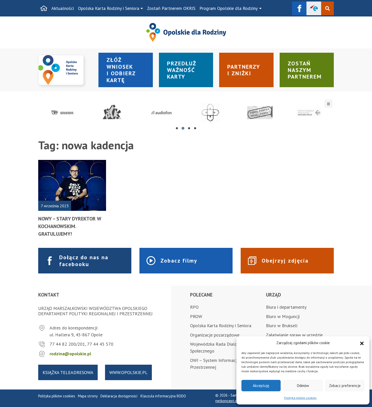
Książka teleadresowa (68, 372)
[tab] (177, 128)
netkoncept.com (228, 400)
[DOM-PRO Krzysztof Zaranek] (210, 112)
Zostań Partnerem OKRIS (171, 8)
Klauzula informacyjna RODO (163, 396)
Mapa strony (88, 396)
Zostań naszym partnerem (305, 70)
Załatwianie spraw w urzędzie (294, 335)
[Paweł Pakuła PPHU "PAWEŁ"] (260, 112)
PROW (196, 316)
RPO (194, 307)
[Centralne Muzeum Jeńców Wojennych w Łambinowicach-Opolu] (63, 112)
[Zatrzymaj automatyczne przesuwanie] (328, 104)
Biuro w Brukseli (281, 325)
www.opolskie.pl (128, 372)
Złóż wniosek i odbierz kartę (121, 69)
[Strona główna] (43, 8)
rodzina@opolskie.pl (70, 354)
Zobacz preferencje (345, 385)
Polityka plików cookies (300, 398)
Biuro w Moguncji (283, 316)
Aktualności (62, 8)
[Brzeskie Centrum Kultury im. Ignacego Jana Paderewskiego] (112, 112)
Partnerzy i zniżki (243, 70)
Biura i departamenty (286, 307)
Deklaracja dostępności (118, 396)
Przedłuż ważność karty (181, 70)
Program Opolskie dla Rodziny (228, 8)
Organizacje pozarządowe (214, 335)
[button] (361, 342)
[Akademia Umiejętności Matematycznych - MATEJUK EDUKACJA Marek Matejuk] (309, 112)
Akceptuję (261, 385)
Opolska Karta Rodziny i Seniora (108, 8)
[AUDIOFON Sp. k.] (161, 112)
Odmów (303, 385)
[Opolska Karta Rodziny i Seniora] (65, 70)
